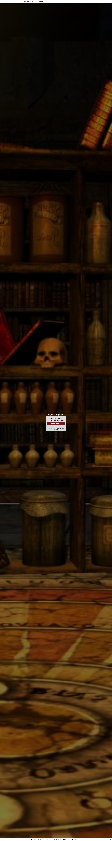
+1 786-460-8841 (56, 424)
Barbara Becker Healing (34, 2)
